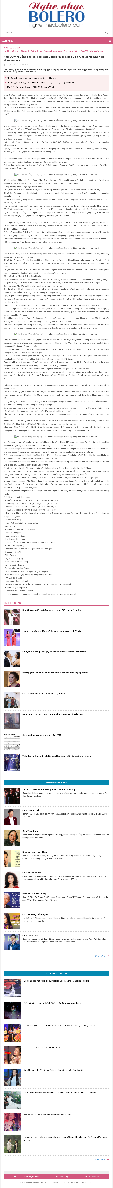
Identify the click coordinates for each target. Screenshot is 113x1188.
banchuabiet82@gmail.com (28, 1176)
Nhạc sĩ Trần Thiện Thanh (35, 852)
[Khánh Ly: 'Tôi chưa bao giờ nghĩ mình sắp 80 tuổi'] (12, 1122)
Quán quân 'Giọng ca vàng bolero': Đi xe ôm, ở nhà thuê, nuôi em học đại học (60, 1092)
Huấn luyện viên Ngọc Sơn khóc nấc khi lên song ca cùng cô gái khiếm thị (41, 82)
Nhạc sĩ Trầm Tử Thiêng (34, 893)
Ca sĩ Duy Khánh (30, 831)
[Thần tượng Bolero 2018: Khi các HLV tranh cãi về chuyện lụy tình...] (12, 762)
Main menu (7, 41)
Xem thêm (100, 956)
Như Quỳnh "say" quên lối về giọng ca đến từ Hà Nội (31, 78)
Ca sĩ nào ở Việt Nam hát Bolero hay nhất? (43, 693)
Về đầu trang (93, 1176)
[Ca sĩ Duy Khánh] (12, 838)
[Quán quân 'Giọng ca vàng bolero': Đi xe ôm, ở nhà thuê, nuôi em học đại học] (12, 1100)
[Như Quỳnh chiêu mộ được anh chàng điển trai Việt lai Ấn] (12, 617)
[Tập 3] (12, 637)
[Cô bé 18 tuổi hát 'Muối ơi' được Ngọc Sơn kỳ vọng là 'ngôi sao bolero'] (12, 988)
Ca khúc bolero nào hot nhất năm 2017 (41, 735)
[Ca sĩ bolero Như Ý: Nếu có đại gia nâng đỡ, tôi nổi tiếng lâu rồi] (12, 1077)
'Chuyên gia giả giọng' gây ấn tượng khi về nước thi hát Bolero (54, 652)
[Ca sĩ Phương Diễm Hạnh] (12, 921)
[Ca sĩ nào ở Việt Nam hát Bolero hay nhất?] (12, 700)
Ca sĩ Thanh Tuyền (31, 873)
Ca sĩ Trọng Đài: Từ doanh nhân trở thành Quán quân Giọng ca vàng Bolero (59, 1025)
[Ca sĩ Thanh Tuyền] (12, 879)
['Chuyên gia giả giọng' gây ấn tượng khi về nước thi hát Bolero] (12, 658)
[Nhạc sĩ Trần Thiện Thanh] (12, 858)
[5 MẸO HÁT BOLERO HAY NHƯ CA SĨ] (12, 1055)
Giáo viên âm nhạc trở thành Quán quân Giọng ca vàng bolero (53, 1003)
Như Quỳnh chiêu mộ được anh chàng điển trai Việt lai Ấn (51, 610)
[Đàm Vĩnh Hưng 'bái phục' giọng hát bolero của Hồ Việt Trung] (12, 721)
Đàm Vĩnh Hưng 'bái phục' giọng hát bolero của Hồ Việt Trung (53, 714)
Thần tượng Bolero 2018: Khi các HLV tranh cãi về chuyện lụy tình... (56, 756)
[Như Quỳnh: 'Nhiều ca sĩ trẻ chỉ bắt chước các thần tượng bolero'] (12, 679)
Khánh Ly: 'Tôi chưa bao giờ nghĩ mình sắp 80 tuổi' (47, 1114)
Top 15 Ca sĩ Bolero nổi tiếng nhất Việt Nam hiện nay (48, 789)
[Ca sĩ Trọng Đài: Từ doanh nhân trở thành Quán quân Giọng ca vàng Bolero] (12, 1033)
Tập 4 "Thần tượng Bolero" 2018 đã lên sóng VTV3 (30, 87)
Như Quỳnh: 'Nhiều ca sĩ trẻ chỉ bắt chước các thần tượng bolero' (55, 672)
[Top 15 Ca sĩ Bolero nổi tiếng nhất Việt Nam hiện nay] (12, 796)
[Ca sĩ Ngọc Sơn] (12, 942)
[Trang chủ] (5, 48)
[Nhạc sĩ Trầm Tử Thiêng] (12, 900)
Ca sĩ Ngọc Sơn (30, 935)
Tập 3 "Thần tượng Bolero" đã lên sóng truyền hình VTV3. (51, 631)
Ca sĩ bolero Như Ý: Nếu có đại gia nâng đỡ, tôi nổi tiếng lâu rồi (53, 1070)
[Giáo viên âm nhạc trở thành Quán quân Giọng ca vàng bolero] (12, 1010)
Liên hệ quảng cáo (64, 1176)
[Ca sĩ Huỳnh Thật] (12, 817)
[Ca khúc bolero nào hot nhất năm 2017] (12, 742)
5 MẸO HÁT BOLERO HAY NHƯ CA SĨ (42, 1048)
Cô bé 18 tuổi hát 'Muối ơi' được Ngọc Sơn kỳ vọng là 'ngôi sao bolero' (56, 981)
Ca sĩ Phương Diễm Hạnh (35, 914)
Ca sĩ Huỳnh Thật (31, 810)
